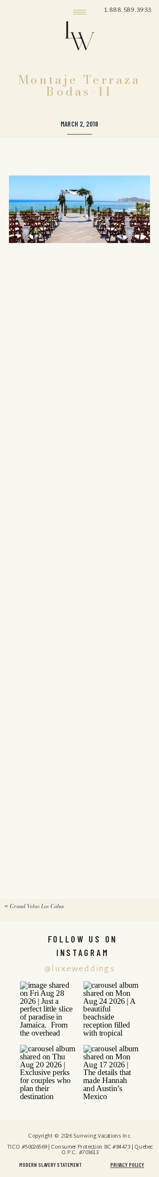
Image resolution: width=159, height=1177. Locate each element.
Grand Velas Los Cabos (37, 906)
